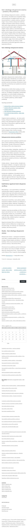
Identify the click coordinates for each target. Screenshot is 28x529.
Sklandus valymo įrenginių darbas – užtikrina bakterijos (13, 385)
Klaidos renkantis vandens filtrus (9, 353)
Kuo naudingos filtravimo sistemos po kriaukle (12, 421)
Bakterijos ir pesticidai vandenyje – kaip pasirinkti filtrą (13, 460)
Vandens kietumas (8, 109)
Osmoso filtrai (4, 521)
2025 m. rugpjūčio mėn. (7, 484)
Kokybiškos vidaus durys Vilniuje (9, 470)
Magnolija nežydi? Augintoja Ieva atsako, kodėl (12, 436)
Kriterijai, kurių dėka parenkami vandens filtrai (11, 375)
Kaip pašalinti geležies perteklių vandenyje (11, 419)
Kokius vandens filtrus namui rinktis (9, 388)
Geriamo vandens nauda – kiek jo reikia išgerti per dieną (7, 270)
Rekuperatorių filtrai (14, 526)
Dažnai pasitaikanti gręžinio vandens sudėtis (11, 372)
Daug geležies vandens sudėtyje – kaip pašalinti (12, 360)
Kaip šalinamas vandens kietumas (12, 111)
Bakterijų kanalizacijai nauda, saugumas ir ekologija (12, 393)
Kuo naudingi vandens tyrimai (8, 351)
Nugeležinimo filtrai (6, 524)
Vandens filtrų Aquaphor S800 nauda (9, 475)
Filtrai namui (7, 519)
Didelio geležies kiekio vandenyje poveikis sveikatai (12, 291)
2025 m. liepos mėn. (6, 486)
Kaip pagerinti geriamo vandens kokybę (10, 363)
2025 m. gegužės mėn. (6, 489)
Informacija (9, 259)
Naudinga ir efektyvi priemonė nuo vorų (10, 478)
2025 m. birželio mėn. (6, 487)
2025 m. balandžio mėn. (7, 491)
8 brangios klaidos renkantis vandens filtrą (11, 416)
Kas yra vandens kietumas (7, 310)
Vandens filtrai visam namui (8, 467)
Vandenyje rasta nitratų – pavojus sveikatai (11, 348)
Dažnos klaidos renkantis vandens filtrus (10, 462)
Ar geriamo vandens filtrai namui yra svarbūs (11, 401)
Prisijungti (4, 505)
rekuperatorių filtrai (13, 132)
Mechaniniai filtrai (20, 523)
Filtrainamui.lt (9, 255)
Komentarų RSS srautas (7, 509)
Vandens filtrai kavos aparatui (14, 521)
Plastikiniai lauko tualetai (11, 523)
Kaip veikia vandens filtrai (7, 408)
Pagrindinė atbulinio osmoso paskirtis (10, 445)
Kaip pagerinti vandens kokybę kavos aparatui (11, 293)
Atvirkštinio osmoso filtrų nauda (9, 365)
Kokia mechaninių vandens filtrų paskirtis (10, 312)
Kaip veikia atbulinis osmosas (8, 288)
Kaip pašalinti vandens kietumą (8, 308)
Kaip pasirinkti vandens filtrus (8, 307)
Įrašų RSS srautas (5, 507)
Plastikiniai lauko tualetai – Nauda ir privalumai (12, 395)
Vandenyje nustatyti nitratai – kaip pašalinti (11, 457)
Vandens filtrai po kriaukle (15, 524)
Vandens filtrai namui (21, 519)
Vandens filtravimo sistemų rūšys (12, 108)
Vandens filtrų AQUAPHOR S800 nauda (10, 426)
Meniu (14, 4)
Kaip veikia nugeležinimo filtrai (8, 411)
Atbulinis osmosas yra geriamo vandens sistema (12, 403)
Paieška (3, 279)
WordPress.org (5, 511)
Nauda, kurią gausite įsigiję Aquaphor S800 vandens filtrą (14, 473)
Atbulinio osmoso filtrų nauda (8, 289)
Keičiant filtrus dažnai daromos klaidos (13, 106)
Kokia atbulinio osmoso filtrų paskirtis (10, 424)
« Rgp (8, 343)
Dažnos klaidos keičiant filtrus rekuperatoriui (11, 298)
